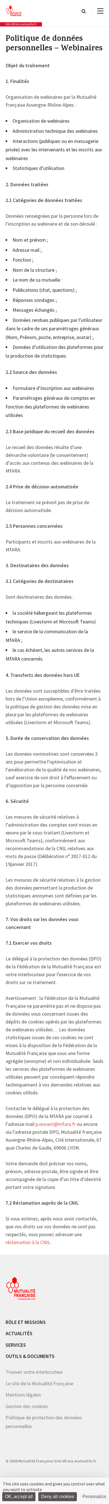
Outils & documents (30, 1356)
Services (16, 1344)
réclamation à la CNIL (28, 1242)
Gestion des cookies (27, 1406)
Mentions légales (23, 1394)
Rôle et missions (26, 1322)
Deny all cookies (57, 1496)
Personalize (94, 1496)
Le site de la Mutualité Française (39, 1383)
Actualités (19, 1333)
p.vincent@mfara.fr (55, 1124)
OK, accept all (19, 1496)
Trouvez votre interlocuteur (34, 1372)
